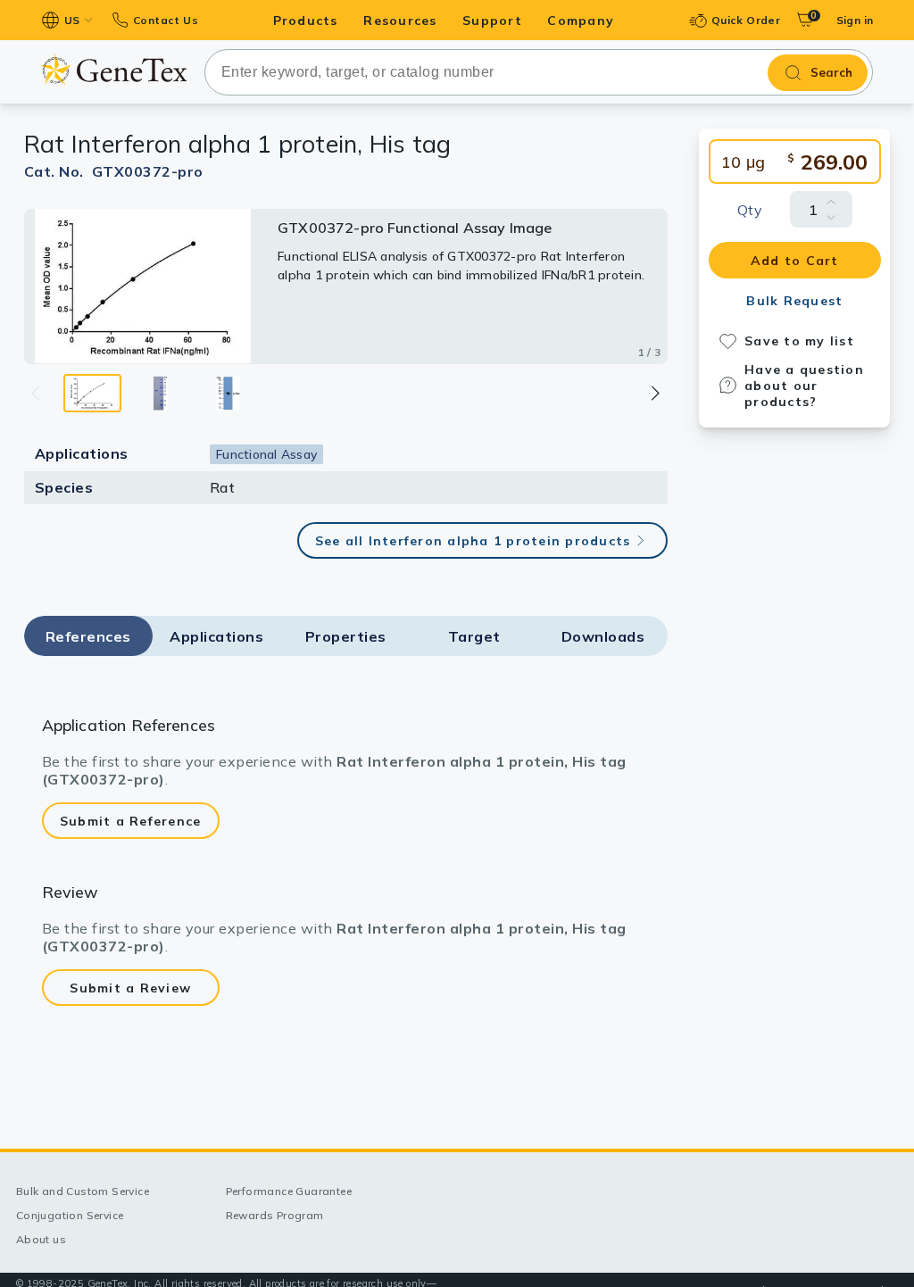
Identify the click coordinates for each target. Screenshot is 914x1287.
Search (831, 72)
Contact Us (165, 20)
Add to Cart (795, 261)
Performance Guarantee (289, 1191)
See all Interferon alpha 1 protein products (473, 541)
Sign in (855, 20)
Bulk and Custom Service (82, 1191)
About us (41, 1239)
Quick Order (745, 20)
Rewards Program (275, 1215)
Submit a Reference (131, 821)
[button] (655, 393)
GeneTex (114, 69)
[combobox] (539, 72)
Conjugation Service (70, 1215)
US (72, 20)
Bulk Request (794, 301)
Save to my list (799, 341)
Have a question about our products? (804, 385)
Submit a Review (130, 988)
